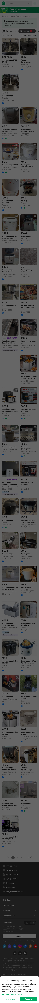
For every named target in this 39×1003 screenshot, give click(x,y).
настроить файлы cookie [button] (12, 994)
